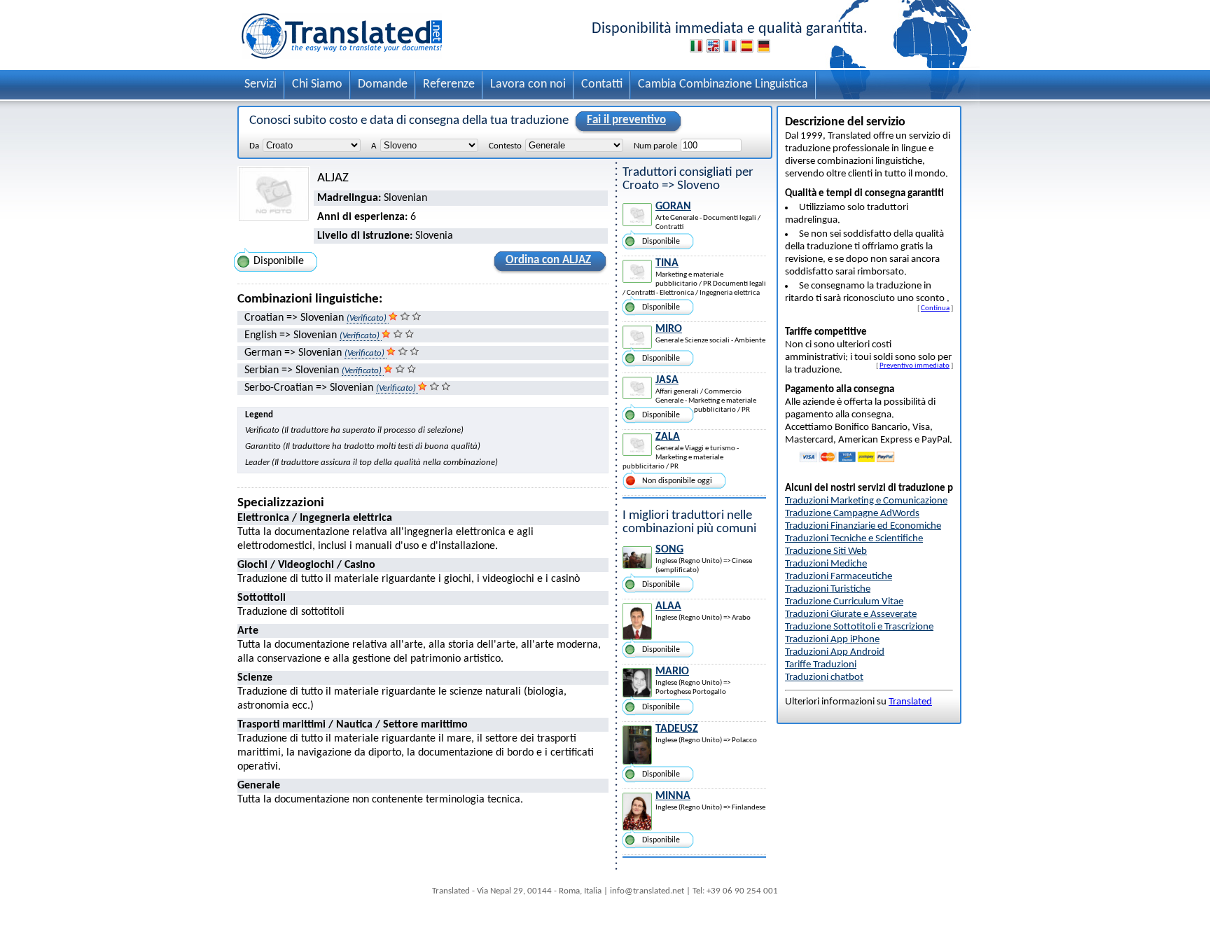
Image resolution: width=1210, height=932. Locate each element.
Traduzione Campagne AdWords (852, 513)
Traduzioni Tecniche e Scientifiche (854, 539)
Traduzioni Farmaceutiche (838, 576)
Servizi (260, 84)
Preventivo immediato (914, 365)
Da (254, 146)
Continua (935, 308)
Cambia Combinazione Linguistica (723, 84)
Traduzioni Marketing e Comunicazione (866, 501)
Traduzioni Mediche (826, 564)
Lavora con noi (528, 84)
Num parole (655, 146)
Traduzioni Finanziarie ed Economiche (863, 526)
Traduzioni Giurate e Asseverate (851, 614)
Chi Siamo (317, 84)
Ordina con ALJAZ (548, 260)
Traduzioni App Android (834, 652)
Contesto (505, 146)
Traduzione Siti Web (826, 551)
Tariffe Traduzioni (820, 665)
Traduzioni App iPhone (832, 639)
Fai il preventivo (626, 120)
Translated (910, 702)
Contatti (602, 84)
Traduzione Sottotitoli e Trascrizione (859, 627)
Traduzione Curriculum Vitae (844, 602)
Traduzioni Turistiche (827, 589)
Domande (383, 84)
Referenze (449, 84)
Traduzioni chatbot (824, 677)
